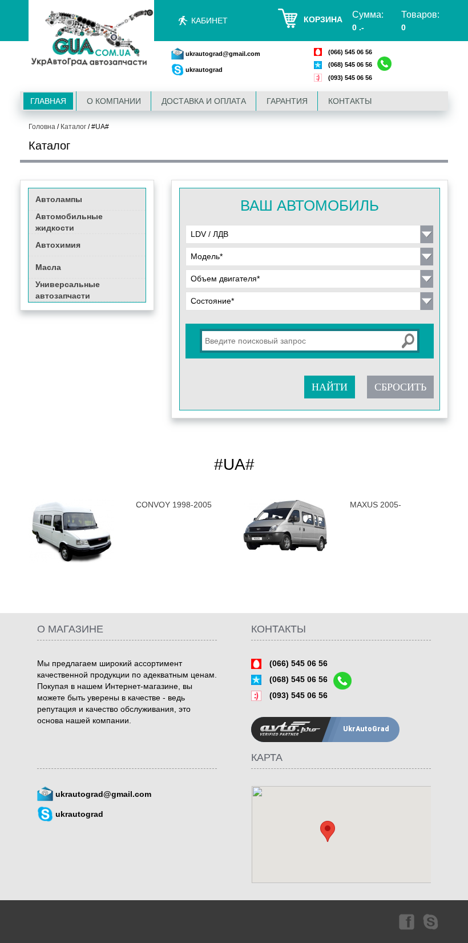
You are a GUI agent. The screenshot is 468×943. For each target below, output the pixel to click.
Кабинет (209, 20)
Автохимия (57, 244)
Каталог (73, 127)
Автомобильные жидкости (69, 222)
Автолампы (58, 199)
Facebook (405, 921)
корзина (323, 19)
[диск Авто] (91, 38)
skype (431, 921)
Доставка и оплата (204, 101)
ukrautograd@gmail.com (222, 53)
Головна (42, 127)
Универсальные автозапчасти (67, 290)
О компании (114, 101)
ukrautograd (204, 69)
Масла (48, 267)
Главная (48, 101)
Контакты (350, 101)
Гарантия (287, 101)
